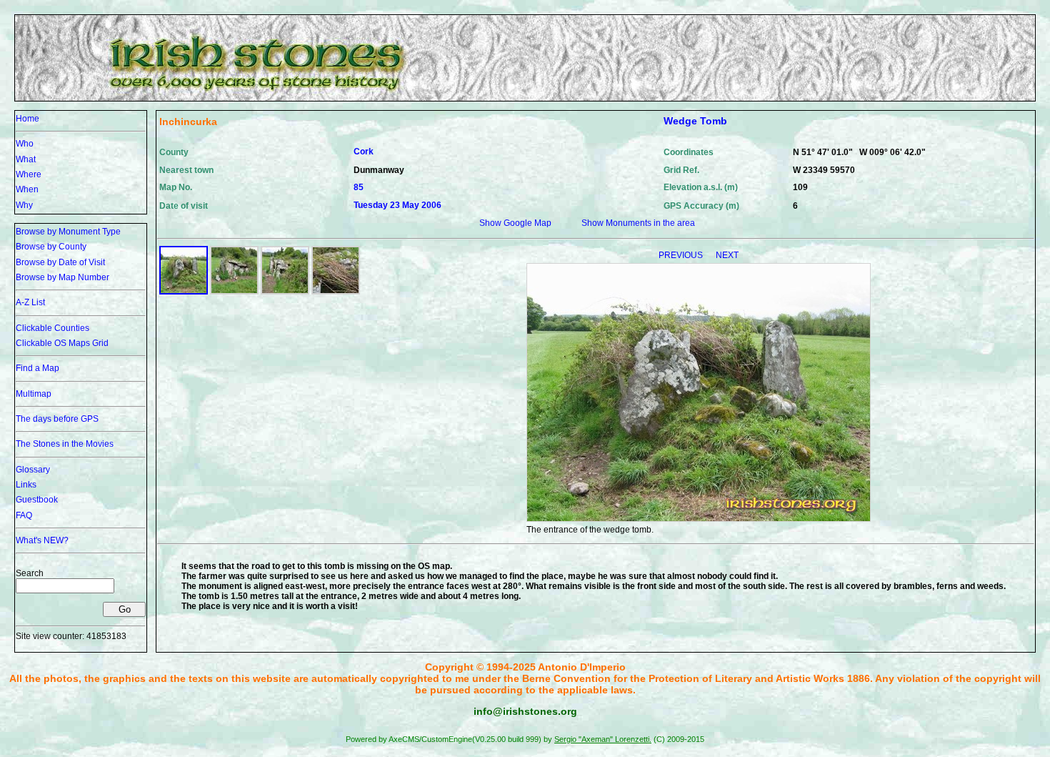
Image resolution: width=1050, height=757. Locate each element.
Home (27, 119)
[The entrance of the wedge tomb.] (183, 292)
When (27, 189)
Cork (364, 152)
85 (359, 187)
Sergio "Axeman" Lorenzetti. (602, 739)
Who (25, 144)
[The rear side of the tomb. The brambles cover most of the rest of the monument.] (285, 292)
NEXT (727, 255)
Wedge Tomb (695, 121)
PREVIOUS (682, 255)
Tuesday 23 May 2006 (397, 205)
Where (28, 174)
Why (24, 205)
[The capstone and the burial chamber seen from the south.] (335, 292)
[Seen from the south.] (234, 292)
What (26, 159)
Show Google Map (515, 223)
